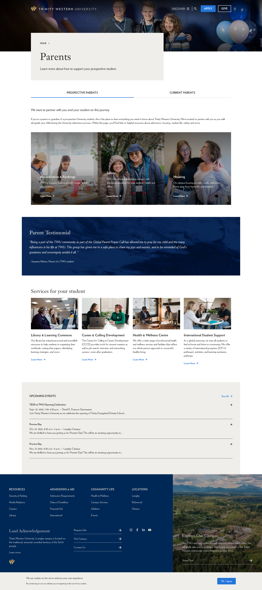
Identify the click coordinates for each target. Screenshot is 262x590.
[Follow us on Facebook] (137, 530)
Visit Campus (80, 538)
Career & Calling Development (103, 335)
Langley (136, 495)
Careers (13, 508)
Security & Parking (18, 495)
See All (225, 396)
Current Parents (182, 92)
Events (94, 515)
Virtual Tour (187, 560)
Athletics (95, 508)
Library (12, 515)
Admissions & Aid (62, 489)
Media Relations (17, 502)
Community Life (102, 489)
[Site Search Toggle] (195, 8)
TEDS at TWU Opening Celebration (47, 404)
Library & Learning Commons (51, 335)
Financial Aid (56, 508)
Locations (140, 489)
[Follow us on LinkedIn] (143, 530)
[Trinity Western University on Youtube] (150, 530)
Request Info (80, 530)
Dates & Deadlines (59, 502)
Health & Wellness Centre (150, 335)
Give (224, 8)
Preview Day (35, 424)
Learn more (15, 552)
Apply (208, 8)
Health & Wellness (100, 495)
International (56, 515)
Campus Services (99, 502)
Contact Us (79, 547)
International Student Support (204, 335)
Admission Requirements (62, 495)
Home (43, 43)
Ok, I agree (226, 581)
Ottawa (135, 508)
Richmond (137, 502)
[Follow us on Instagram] (131, 530)
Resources (17, 489)
